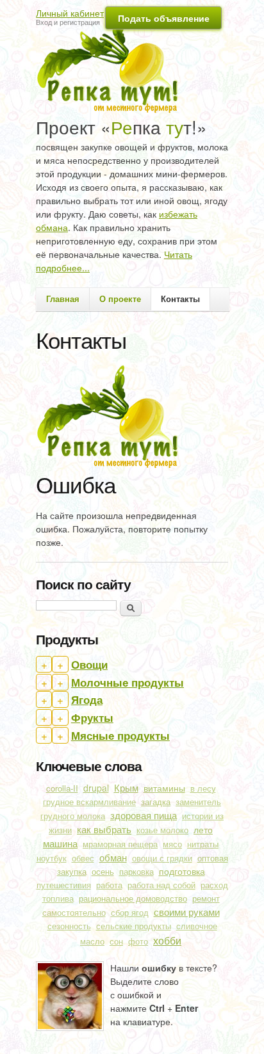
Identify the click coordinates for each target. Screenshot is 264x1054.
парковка (136, 871)
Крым (126, 787)
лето (203, 829)
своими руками (187, 911)
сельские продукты (133, 926)
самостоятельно (74, 912)
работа (109, 885)
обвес (83, 858)
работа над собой (161, 885)
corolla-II (62, 788)
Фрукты (92, 717)
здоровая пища (143, 815)
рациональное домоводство (133, 898)
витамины (164, 787)
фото (138, 941)
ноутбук (52, 858)
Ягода (87, 699)
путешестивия (64, 885)
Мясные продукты (120, 735)
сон (116, 941)
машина (60, 843)
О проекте (120, 299)
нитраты (203, 844)
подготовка (182, 871)
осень (103, 871)
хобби (167, 940)
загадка (155, 801)
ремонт (206, 898)
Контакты (180, 299)
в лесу (203, 788)
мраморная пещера (120, 844)
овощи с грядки (162, 858)
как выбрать (104, 829)
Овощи (89, 664)
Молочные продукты (127, 682)
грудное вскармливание (89, 802)
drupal (96, 787)
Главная (62, 299)
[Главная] (112, 61)
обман (113, 857)
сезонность (69, 926)
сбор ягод (130, 912)
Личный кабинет (70, 12)
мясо (172, 844)
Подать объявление (164, 18)
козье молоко (162, 830)
